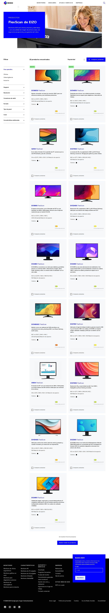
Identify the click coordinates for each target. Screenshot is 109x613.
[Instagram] (9, 607)
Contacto (58, 573)
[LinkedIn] (19, 607)
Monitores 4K (24, 568)
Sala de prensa (59, 576)
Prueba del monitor (43, 575)
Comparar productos (39, 119)
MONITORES (41, 3)
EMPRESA (79, 3)
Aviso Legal (52, 601)
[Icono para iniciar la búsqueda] (104, 3)
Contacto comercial (44, 591)
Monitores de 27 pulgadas (28, 571)
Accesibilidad (101, 601)
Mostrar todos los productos (67, 542)
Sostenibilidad (59, 571)
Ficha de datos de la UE (60, 113)
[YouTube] (14, 607)
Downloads (41, 570)
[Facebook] (5, 607)
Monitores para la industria (11, 587)
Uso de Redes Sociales (88, 601)
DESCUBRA (52, 3)
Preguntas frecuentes (44, 572)
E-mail (77, 566)
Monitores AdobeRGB (27, 578)
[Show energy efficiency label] (60, 111)
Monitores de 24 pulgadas (28, 573)
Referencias (58, 568)
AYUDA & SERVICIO (66, 3)
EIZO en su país (59, 585)
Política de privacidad (65, 601)
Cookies (76, 601)
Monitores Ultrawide (26, 576)
